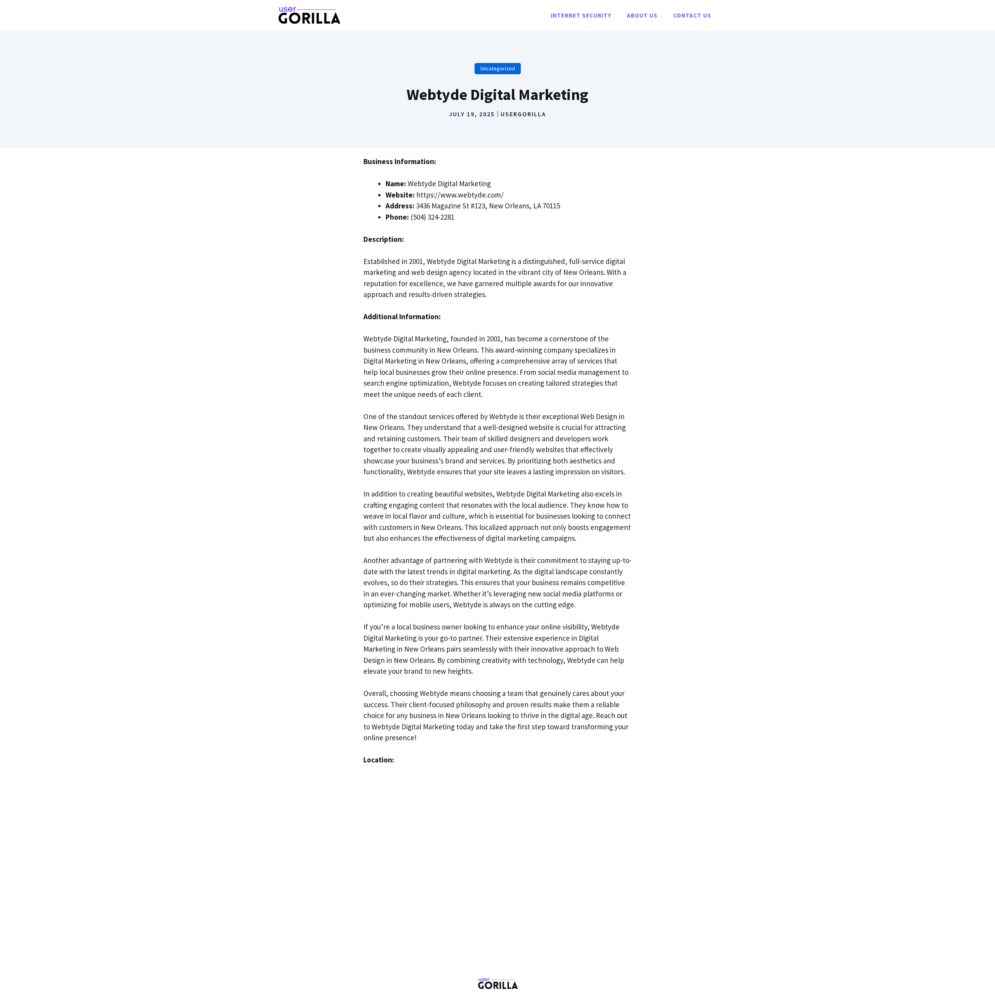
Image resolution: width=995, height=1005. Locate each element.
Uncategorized (497, 68)
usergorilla (523, 114)
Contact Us (692, 15)
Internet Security (581, 15)
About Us (642, 15)
